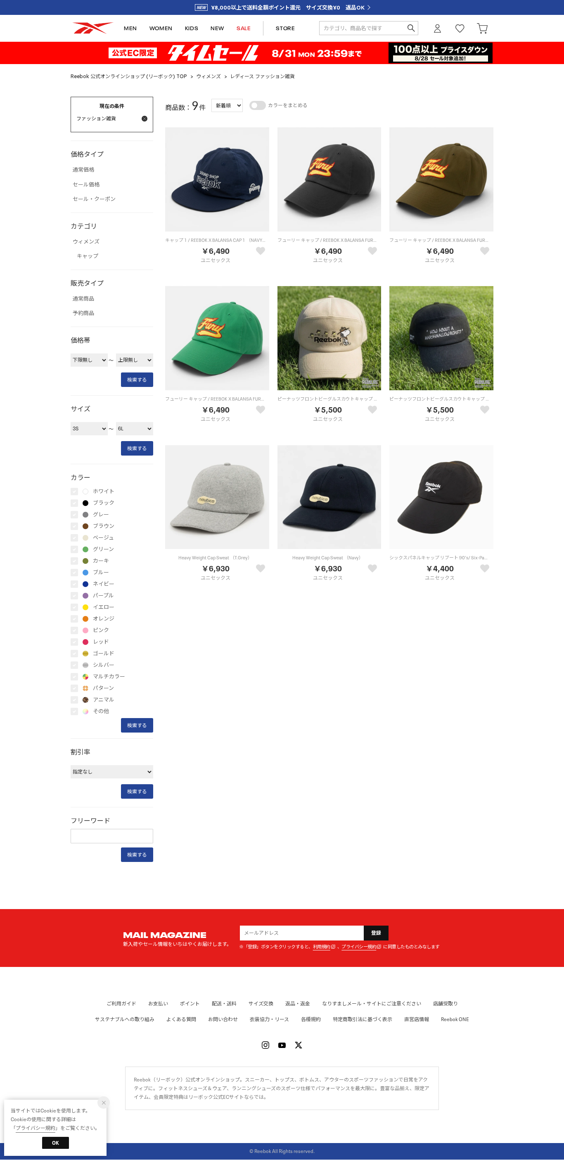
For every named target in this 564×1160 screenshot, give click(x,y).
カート (482, 28)
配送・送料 (224, 1003)
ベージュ (103, 538)
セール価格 (86, 185)
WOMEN (161, 28)
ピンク (101, 630)
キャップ (87, 256)
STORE (285, 28)
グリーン (103, 549)
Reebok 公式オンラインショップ (93, 28)
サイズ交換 (261, 1003)
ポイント (190, 1003)
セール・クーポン (94, 199)
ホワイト (103, 491)
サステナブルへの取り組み (124, 1019)
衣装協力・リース (269, 1019)
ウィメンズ (208, 76)
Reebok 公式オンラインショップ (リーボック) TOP (129, 76)
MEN (130, 28)
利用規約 (321, 947)
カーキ (101, 561)
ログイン (438, 28)
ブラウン (103, 526)
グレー (101, 515)
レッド (101, 642)
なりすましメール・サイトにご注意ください (371, 1003)
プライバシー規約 (358, 947)
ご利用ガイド (121, 1003)
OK (55, 1143)
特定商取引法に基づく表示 (362, 1019)
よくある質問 (181, 1019)
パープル (103, 596)
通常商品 (83, 299)
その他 (101, 711)
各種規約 (311, 1019)
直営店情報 (416, 1019)
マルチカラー (109, 677)
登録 (376, 933)
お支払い (158, 1003)
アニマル (103, 700)
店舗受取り (445, 1003)
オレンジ (103, 619)
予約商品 (83, 313)
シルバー (103, 665)
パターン (103, 688)
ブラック (103, 503)
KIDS (191, 28)
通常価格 (83, 170)
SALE (244, 28)
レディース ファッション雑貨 (262, 76)
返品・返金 (297, 1003)
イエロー (103, 607)
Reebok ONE (455, 1019)
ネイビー (103, 584)
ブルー (101, 572)
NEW (217, 28)
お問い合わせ (223, 1019)
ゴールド (103, 653)
